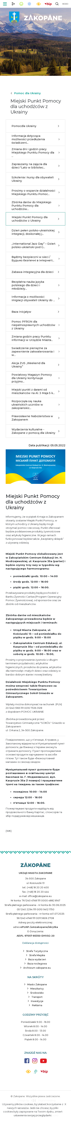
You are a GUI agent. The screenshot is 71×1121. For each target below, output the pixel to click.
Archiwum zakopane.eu (37, 967)
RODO (65, 4)
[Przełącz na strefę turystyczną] (13, 3)
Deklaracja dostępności (35, 943)
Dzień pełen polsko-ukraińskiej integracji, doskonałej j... (33, 232)
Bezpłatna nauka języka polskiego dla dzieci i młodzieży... (28, 285)
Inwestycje (37, 1001)
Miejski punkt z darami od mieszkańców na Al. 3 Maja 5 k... (33, 391)
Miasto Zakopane (37, 984)
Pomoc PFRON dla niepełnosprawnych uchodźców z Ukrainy (33, 325)
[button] (5, 4)
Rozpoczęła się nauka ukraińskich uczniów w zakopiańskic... (27, 405)
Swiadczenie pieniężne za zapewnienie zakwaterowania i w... (33, 351)
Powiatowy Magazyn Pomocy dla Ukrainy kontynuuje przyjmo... (32, 378)
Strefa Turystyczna (37, 951)
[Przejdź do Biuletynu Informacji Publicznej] (48, 4)
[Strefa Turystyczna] (35, 865)
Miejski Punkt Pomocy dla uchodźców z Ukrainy (30, 218)
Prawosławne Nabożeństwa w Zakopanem (32, 417)
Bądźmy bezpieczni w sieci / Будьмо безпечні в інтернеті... (33, 258)
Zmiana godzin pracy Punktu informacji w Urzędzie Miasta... (32, 338)
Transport (37, 997)
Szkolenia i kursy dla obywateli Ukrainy (33, 179)
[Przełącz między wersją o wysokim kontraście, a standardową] (39, 4)
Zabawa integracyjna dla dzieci (32, 272)
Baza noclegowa (37, 963)
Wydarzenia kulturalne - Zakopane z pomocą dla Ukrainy (33, 431)
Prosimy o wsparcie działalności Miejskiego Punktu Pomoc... (33, 192)
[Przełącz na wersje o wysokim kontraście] (28, 1072)
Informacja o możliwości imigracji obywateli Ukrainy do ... (33, 298)
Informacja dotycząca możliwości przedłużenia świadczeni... (28, 139)
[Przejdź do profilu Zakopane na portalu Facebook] (26, 1062)
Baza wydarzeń (37, 959)
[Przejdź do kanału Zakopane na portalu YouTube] (43, 1063)
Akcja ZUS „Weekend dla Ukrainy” (28, 364)
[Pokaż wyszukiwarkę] (57, 3)
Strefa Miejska (37, 955)
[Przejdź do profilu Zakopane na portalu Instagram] (34, 1062)
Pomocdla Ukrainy (24, 126)
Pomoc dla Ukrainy (27, 93)
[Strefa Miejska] (35, 17)
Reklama (37, 1005)
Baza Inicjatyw (21, 311)
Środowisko (37, 992)
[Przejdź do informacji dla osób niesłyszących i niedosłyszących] (35, 1073)
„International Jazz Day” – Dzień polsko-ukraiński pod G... (33, 245)
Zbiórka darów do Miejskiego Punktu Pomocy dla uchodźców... (31, 206)
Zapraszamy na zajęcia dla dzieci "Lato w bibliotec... (29, 165)
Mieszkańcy (37, 988)
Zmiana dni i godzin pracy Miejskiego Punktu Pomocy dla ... (33, 152)
